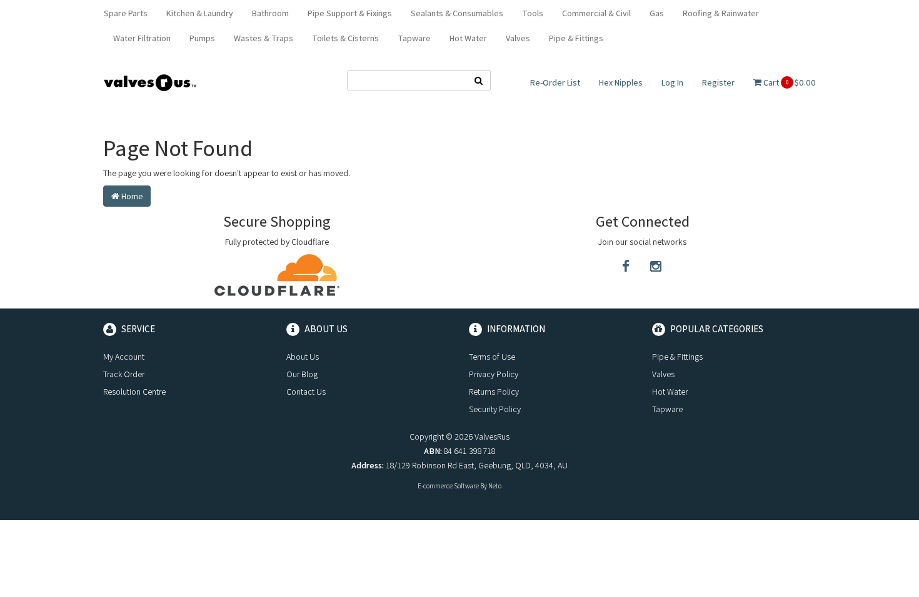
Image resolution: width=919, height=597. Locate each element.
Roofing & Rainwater (721, 13)
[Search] (479, 80)
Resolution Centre (134, 391)
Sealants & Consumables (457, 13)
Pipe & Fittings (576, 38)
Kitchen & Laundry (199, 13)
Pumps (202, 38)
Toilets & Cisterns (345, 38)
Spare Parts (126, 13)
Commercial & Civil (596, 13)
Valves (518, 38)
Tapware (414, 38)
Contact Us (306, 391)
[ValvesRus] (150, 81)
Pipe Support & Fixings (350, 13)
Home (131, 196)
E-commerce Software (448, 485)
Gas (657, 13)
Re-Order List (555, 82)
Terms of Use (492, 356)
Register (718, 82)
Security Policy (495, 409)
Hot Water (468, 38)
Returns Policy (494, 391)
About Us (302, 356)
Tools (532, 13)
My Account (123, 356)
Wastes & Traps (263, 38)
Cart (788, 82)
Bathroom (270, 13)
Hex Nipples (621, 82)
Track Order (123, 374)
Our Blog (302, 374)
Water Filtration (142, 38)
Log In (672, 82)
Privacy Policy (493, 374)
